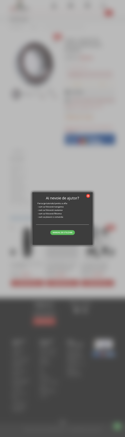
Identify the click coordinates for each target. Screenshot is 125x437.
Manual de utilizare (62, 232)
